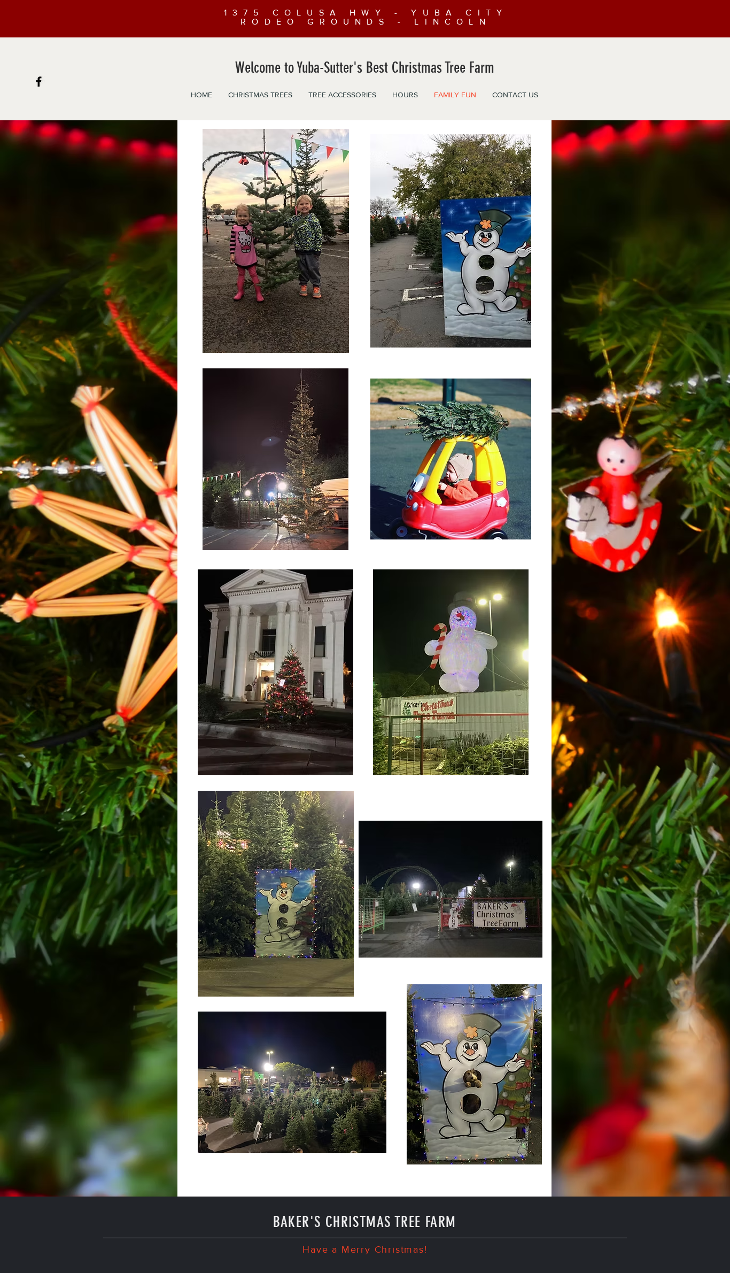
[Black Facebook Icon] (38, 81)
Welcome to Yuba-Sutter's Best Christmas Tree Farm (364, 67)
